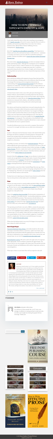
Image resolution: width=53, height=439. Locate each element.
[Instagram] (10, 292)
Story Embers (23, 436)
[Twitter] (12, 292)
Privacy (34, 436)
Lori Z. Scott (15, 33)
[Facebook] (8, 292)
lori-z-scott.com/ (40, 288)
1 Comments (15, 35)
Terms (30, 436)
